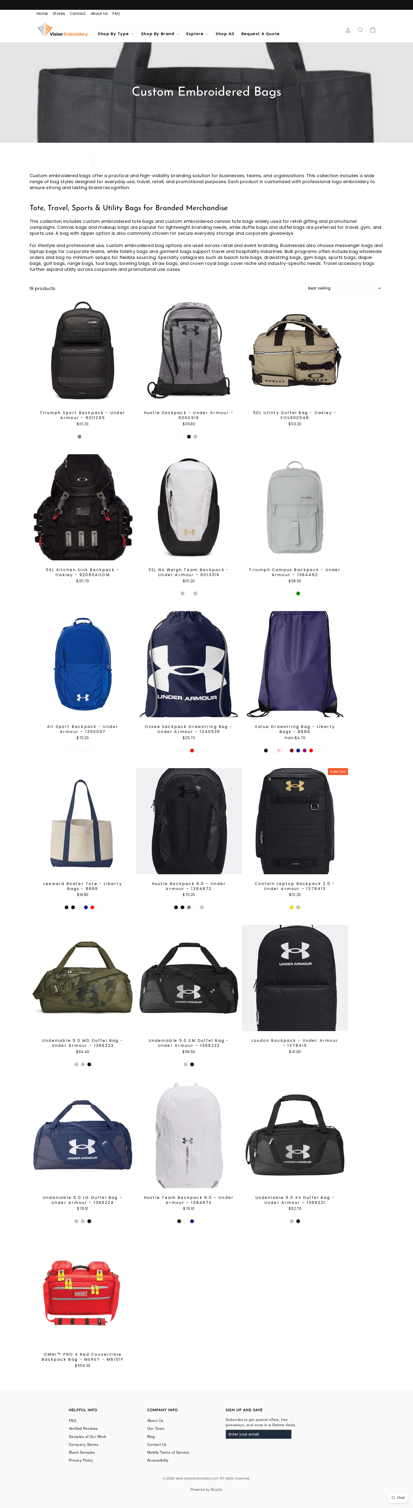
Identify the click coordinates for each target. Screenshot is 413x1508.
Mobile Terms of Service (168, 1452)
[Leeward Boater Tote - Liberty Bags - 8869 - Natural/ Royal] (99, 907)
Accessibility (158, 1460)
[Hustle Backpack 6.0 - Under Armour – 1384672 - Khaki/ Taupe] (195, 907)
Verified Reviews (83, 1428)
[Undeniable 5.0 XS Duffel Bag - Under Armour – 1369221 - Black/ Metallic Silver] (291, 1221)
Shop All (225, 34)
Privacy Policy (81, 1460)
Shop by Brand (158, 34)
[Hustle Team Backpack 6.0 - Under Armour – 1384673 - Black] (179, 1221)
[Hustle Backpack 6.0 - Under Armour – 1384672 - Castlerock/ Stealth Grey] (189, 907)
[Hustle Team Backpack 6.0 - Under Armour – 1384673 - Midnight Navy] (192, 1221)
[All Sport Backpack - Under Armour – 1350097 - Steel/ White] (95, 750)
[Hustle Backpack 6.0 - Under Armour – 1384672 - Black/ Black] (176, 907)
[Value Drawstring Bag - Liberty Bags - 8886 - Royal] (317, 750)
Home (42, 13)
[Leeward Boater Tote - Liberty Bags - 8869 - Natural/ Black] (73, 907)
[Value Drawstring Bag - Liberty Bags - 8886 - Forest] (272, 750)
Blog (151, 1436)
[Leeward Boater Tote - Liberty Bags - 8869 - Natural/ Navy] (86, 907)
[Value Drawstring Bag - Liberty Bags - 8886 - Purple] (304, 750)
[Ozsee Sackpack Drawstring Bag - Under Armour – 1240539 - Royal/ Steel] (198, 750)
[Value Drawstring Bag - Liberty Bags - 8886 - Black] (266, 750)
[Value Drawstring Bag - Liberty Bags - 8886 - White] (324, 750)
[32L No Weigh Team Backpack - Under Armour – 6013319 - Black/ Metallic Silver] (182, 593)
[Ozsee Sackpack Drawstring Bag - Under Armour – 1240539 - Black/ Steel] (179, 750)
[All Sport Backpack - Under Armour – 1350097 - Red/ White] (83, 750)
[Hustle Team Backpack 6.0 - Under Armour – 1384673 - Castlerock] (185, 1221)
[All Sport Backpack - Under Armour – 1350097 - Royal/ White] (89, 750)
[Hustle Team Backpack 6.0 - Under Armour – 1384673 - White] (198, 1221)
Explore (195, 34)
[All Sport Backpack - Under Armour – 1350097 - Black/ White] (70, 750)
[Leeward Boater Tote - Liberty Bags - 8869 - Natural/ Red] (92, 907)
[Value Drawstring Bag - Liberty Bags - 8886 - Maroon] (291, 750)
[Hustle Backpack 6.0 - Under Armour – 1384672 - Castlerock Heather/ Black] (182, 907)
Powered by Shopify (206, 1489)
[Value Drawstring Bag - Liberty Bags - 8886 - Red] (311, 750)
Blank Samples (82, 1452)
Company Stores (83, 1444)
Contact (78, 13)
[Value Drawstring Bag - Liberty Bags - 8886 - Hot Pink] (279, 750)
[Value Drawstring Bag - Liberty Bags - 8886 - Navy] (298, 750)
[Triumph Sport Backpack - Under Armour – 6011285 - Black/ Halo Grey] (79, 436)
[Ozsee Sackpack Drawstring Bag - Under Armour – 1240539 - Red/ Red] (192, 750)
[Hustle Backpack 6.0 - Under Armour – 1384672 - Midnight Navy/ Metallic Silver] (202, 907)
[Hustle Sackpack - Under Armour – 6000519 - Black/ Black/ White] (182, 436)
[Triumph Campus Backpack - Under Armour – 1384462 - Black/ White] (291, 593)
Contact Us (157, 1444)
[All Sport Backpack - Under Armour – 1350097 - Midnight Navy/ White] (76, 750)
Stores (59, 13)
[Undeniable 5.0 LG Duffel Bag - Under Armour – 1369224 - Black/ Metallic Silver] (76, 1221)
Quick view (83, 397)
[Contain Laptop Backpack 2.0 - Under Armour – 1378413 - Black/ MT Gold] (291, 907)
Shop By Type (114, 34)
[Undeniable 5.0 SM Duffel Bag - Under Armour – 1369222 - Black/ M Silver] (185, 1064)
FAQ (116, 13)
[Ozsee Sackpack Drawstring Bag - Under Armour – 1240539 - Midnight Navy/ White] (185, 750)
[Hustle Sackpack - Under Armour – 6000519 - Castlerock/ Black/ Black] (189, 436)
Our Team (156, 1428)
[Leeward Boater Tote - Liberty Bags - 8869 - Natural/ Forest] (79, 907)
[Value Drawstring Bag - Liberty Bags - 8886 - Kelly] (285, 750)
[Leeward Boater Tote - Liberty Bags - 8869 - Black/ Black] (66, 907)
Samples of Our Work (87, 1436)
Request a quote (260, 34)
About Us (99, 13)
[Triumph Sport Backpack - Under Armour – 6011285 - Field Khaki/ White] (86, 436)
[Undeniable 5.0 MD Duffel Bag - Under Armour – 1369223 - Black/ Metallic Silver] (76, 1064)
